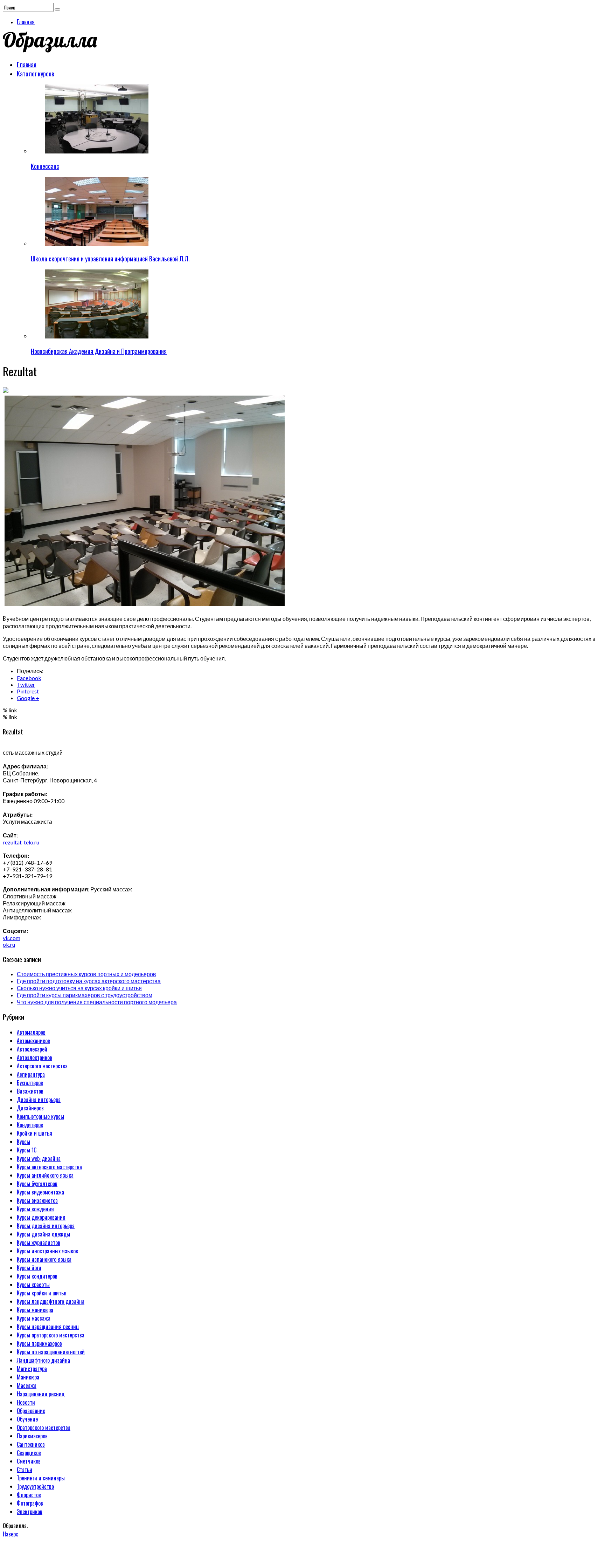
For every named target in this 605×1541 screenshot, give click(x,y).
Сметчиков (29, 1461)
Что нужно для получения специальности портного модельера (97, 1002)
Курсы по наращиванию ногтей (51, 1352)
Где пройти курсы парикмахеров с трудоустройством (84, 995)
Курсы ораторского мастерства (50, 1335)
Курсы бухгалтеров (37, 1183)
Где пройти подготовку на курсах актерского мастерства (89, 981)
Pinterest (28, 691)
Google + (28, 697)
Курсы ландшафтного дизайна (50, 1301)
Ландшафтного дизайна (43, 1360)
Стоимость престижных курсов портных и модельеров (86, 974)
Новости (26, 1402)
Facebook (29, 677)
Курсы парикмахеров (39, 1343)
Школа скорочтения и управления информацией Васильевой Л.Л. (110, 258)
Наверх (10, 1534)
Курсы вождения (35, 1209)
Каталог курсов (35, 73)
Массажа (26, 1385)
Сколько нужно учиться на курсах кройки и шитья (79, 988)
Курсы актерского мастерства (49, 1167)
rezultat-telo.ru (21, 842)
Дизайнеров (30, 1108)
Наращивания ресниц (41, 1394)
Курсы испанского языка (44, 1259)
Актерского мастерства (42, 1066)
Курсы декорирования (41, 1217)
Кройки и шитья (34, 1133)
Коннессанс (45, 166)
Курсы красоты (33, 1284)
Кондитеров (30, 1125)
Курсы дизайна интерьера (46, 1225)
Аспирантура (31, 1074)
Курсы (23, 1141)
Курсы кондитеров (37, 1276)
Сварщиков (29, 1452)
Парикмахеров (32, 1436)
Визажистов (30, 1091)
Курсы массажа (33, 1318)
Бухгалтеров (30, 1082)
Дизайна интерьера (39, 1099)
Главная (26, 22)
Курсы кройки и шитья (42, 1293)
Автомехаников (33, 1040)
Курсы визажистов (37, 1200)
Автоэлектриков (34, 1057)
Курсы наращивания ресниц (48, 1326)
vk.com (11, 937)
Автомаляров (31, 1032)
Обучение (27, 1419)
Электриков (29, 1511)
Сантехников (31, 1444)
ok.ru (9, 944)
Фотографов (30, 1503)
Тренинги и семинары (41, 1478)
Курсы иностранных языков (47, 1251)
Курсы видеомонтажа (40, 1192)
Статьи (24, 1469)
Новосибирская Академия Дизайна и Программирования (99, 351)
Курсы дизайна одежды (43, 1234)
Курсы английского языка (45, 1175)
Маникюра (28, 1377)
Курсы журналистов (38, 1242)
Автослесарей (32, 1049)
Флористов (29, 1495)
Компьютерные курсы (40, 1116)
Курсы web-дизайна (39, 1158)
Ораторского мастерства (43, 1427)
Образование (31, 1410)
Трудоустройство (35, 1486)
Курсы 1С (26, 1150)
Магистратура (32, 1368)
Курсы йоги (29, 1267)
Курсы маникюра (35, 1310)
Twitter (26, 684)
